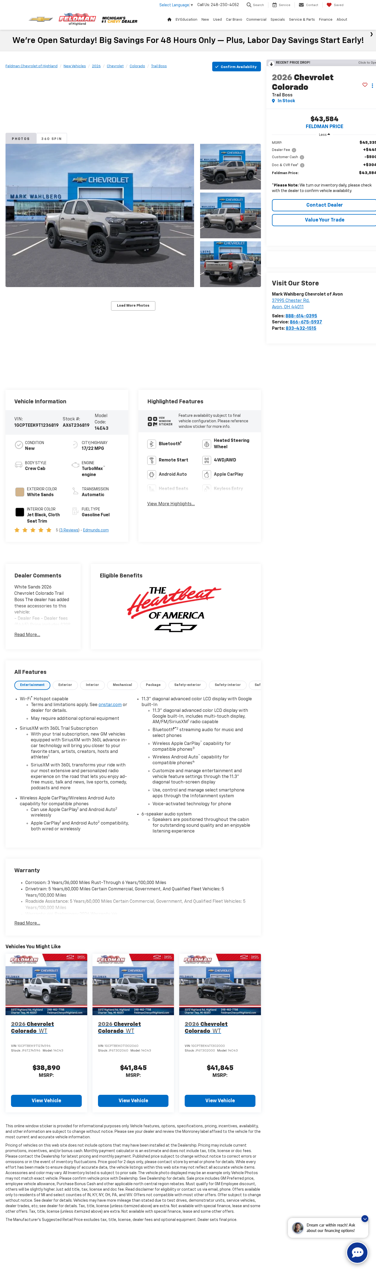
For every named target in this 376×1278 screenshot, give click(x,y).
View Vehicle (46, 1100)
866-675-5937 (306, 322)
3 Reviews (69, 530)
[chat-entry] (357, 1253)
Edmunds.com (96, 530)
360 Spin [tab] (51, 139)
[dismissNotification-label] (364, 1218)
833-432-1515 (301, 328)
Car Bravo (234, 19)
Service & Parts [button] (302, 19)
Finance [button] (326, 19)
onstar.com (110, 705)
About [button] (342, 19)
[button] (100, 215)
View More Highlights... (171, 504)
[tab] (32, 685)
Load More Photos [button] (133, 305)
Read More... (27, 635)
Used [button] (217, 19)
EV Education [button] (186, 19)
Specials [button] (278, 19)
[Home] (169, 20)
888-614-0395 (301, 316)
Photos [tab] (21, 139)
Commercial (256, 19)
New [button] (205, 19)
